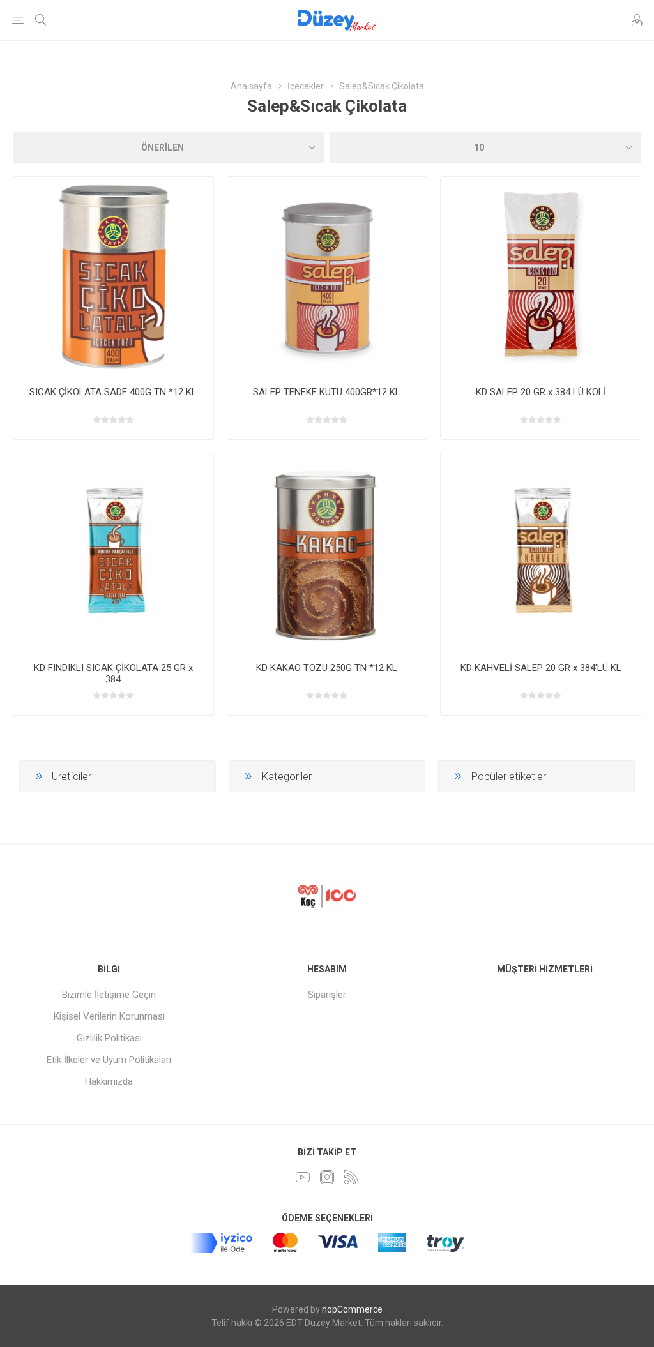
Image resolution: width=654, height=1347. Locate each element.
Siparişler (327, 994)
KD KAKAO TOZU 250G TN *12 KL (326, 668)
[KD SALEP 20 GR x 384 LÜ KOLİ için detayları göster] (541, 277)
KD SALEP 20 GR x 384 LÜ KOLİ (541, 392)
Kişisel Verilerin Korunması (109, 1016)
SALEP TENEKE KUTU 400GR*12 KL (326, 392)
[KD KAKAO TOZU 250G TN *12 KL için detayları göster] (327, 553)
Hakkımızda (109, 1081)
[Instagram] (327, 1177)
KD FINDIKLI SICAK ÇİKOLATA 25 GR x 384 (113, 673)
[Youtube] (303, 1177)
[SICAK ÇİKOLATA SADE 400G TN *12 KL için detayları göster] (113, 277)
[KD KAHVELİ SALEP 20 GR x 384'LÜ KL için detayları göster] (541, 553)
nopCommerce (352, 1309)
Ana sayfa (251, 86)
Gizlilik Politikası (109, 1038)
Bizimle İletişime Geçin (109, 994)
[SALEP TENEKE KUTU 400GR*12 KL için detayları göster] (327, 277)
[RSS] (351, 1177)
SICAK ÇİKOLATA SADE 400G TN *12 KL (113, 392)
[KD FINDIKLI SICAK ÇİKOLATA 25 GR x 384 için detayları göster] (113, 553)
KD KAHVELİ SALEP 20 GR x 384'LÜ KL (540, 668)
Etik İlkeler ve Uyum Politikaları (109, 1059)
